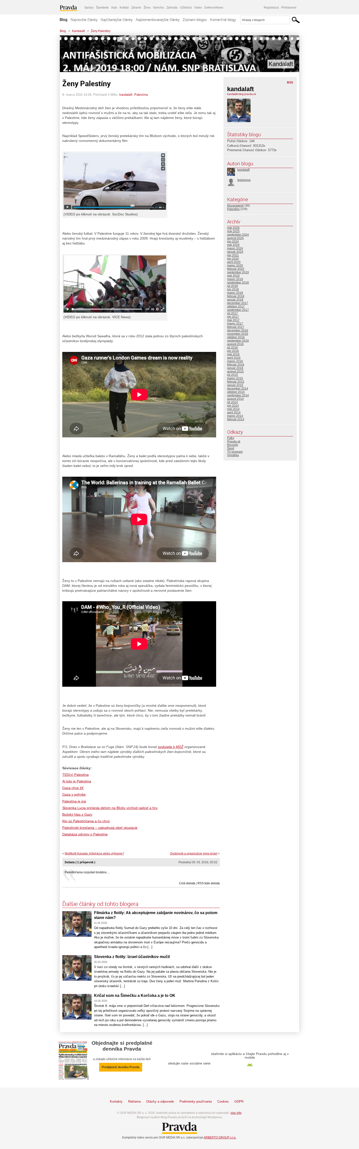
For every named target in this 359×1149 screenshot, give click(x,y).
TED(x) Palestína (75, 775)
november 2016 (237, 334)
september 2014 (238, 395)
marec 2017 (235, 323)
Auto (114, 7)
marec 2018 (235, 293)
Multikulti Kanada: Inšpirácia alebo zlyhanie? (94, 853)
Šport (230, 448)
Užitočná (186, 7)
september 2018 (238, 282)
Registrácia (271, 7)
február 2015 (235, 381)
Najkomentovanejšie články (158, 19)
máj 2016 (233, 354)
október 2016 (236, 337)
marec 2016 (235, 361)
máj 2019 (233, 275)
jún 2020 (233, 258)
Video (198, 7)
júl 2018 (232, 286)
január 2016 (235, 368)
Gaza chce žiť (73, 788)
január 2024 (235, 251)
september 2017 (238, 310)
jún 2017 (233, 316)
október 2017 (236, 306)
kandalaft (125, 94)
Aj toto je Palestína (76, 781)
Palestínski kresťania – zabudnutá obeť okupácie (99, 828)
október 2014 (236, 392)
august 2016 (235, 344)
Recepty (232, 445)
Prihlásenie (288, 7)
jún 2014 (233, 405)
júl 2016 (232, 347)
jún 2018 (233, 289)
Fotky (230, 438)
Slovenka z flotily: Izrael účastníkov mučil (132, 957)
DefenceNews (213, 7)
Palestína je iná (74, 801)
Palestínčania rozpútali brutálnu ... (87, 872)
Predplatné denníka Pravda (120, 1067)
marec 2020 (235, 265)
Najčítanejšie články (117, 19)
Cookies (223, 1101)
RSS (290, 82)
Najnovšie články (84, 19)
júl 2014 (232, 402)
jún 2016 (233, 351)
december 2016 (237, 330)
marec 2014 (235, 416)
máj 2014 (233, 409)
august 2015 (235, 371)
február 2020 (235, 269)
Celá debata (187, 883)
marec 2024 (235, 248)
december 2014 (237, 388)
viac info (236, 1113)
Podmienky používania (196, 1101)
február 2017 (235, 327)
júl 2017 (232, 313)
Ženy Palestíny (100, 31)
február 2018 (235, 296)
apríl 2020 (234, 262)
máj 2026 (233, 228)
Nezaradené (235, 205)
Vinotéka (233, 455)
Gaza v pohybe (74, 794)
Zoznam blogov (195, 19)
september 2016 (238, 340)
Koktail (124, 7)
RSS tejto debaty (209, 883)
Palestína (141, 94)
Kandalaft (78, 31)
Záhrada (172, 7)
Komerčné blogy (223, 19)
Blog (63, 19)
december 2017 (237, 303)
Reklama (134, 1101)
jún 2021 (233, 255)
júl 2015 (232, 375)
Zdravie (136, 7)
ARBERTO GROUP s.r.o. (220, 1137)
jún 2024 (233, 241)
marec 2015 (235, 378)
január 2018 (235, 299)
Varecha (158, 7)
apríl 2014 (234, 412)
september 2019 (238, 272)
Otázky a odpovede (160, 1101)
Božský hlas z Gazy (77, 814)
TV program (235, 451)
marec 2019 (235, 279)
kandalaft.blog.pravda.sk (241, 94)
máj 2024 (233, 245)
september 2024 (238, 234)
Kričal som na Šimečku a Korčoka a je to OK (134, 995)
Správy (89, 7)
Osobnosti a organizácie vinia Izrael (193, 853)
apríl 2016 (234, 357)
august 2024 (235, 238)
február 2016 (235, 364)
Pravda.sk (233, 441)
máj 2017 (233, 320)
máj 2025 (233, 231)
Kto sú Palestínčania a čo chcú (86, 821)
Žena (147, 7)
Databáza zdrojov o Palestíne (85, 834)
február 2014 (235, 419)
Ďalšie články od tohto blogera (100, 904)
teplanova (244, 180)
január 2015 (235, 385)
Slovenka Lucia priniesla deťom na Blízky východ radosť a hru (110, 808)
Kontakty (116, 1101)
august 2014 (235, 399)
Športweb (102, 7)
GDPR (238, 1101)
